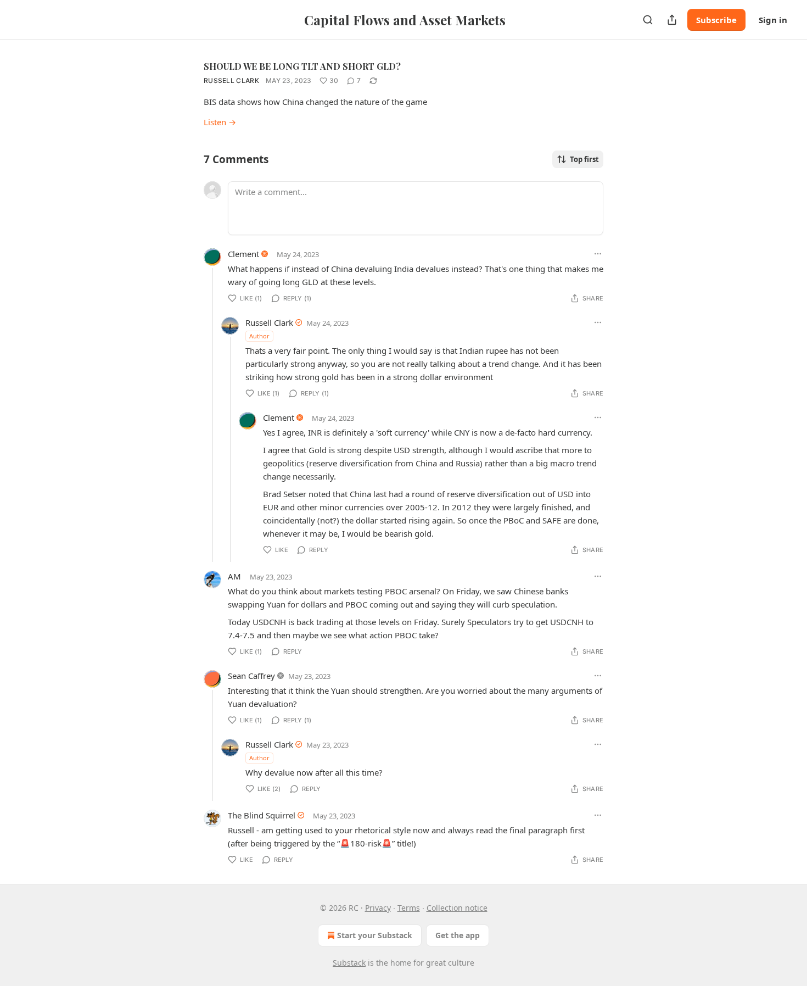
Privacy (378, 908)
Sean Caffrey (251, 675)
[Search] (648, 20)
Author (259, 336)
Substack (349, 962)
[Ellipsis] (598, 254)
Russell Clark (231, 80)
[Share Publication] (672, 20)
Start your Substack (374, 935)
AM (234, 576)
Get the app (457, 935)
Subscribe (716, 19)
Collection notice (457, 908)
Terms (408, 908)
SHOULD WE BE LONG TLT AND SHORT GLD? (302, 66)
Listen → (220, 121)
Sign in (773, 19)
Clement (243, 253)
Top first (584, 159)
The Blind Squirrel (261, 815)
